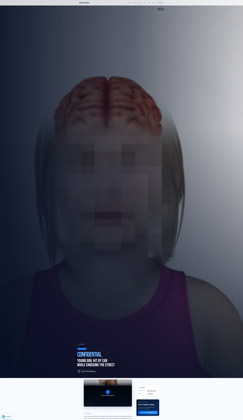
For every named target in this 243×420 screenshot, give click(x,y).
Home (130, 2)
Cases (140, 2)
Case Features (82, 344)
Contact (160, 2)
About (149, 2)
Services (135, 2)
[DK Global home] (84, 3)
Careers (153, 2)
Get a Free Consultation (147, 412)
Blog (144, 2)
